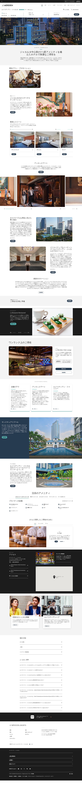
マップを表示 (66, 9)
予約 (56, 541)
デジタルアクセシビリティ (40, 776)
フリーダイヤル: (48, 733)
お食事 (54, 5)
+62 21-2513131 (76, 9)
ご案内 (21, 647)
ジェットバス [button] (62, 504)
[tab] (22, 496)
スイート (49, 5)
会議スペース (29, 507)
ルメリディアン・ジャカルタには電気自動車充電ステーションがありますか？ (35, 702)
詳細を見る (13, 323)
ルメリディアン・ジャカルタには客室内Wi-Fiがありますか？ (32, 680)
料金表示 (13, 154)
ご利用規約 (19, 776)
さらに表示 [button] (56, 60)
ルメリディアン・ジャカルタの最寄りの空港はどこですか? (31, 685)
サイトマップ (47, 776)
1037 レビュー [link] (30, 9)
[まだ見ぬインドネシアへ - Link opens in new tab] (25, 79)
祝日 (65, 5)
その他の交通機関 (14, 575)
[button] (69, 1)
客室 (45, 5)
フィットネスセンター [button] (64, 507)
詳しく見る (13, 408)
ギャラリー (78, 5)
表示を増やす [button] (12, 237)
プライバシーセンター (31, 776)
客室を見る (63, 368)
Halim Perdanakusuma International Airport (18, 571)
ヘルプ (52, 776)
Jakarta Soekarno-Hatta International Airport (18, 565)
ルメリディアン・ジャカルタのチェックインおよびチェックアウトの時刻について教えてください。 (40, 665)
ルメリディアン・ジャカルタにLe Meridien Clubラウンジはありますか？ (34, 707)
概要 (42, 5)
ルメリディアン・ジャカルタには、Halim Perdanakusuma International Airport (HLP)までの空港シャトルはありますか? (40, 697)
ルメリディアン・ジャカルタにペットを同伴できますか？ (31, 670)
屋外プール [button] (46, 504)
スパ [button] (44, 507)
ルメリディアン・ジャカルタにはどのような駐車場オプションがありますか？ (35, 675)
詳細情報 (13, 112)
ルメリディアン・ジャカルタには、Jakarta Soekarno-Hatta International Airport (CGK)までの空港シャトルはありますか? (40, 691)
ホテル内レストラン (14, 504)
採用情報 (15, 776)
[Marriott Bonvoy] (78, 1)
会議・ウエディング (71, 5)
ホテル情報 (22, 642)
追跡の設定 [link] (11, 776)
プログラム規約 (24, 776)
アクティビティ (59, 5)
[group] (41, 321)
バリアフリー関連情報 (24, 652)
